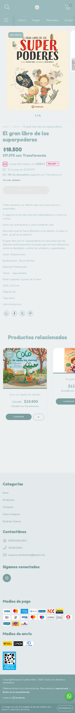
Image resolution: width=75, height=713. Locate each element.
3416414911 (15, 548)
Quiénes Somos (12, 521)
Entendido (65, 708)
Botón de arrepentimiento (16, 692)
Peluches (52, 20)
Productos (8, 500)
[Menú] (6, 20)
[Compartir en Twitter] (23, 315)
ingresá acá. (62, 688)
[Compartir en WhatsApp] (6, 314)
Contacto (8, 507)
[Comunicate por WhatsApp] (69, 696)
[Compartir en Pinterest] (30, 315)
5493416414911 (17, 540)
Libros (22, 20)
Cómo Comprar (11, 514)
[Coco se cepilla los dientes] (38, 417)
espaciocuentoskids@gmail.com (26, 555)
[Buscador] (7, 7)
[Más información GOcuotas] (52, 164)
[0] (67, 8)
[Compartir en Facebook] (15, 315)
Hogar (36, 20)
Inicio (6, 126)
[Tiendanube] (14, 698)
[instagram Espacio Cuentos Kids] (7, 578)
